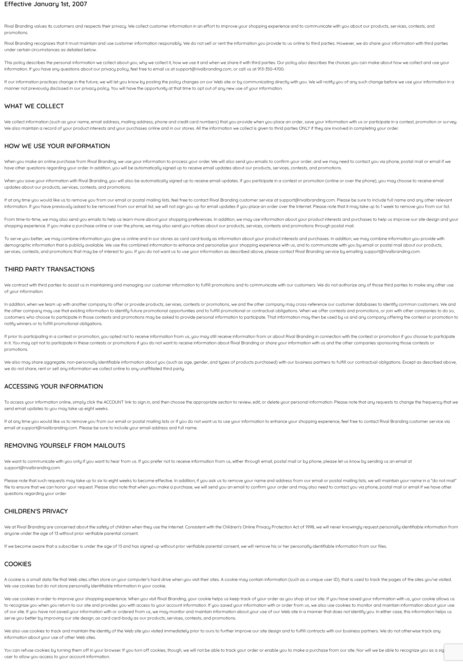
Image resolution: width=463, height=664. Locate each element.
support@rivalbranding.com (204, 69)
